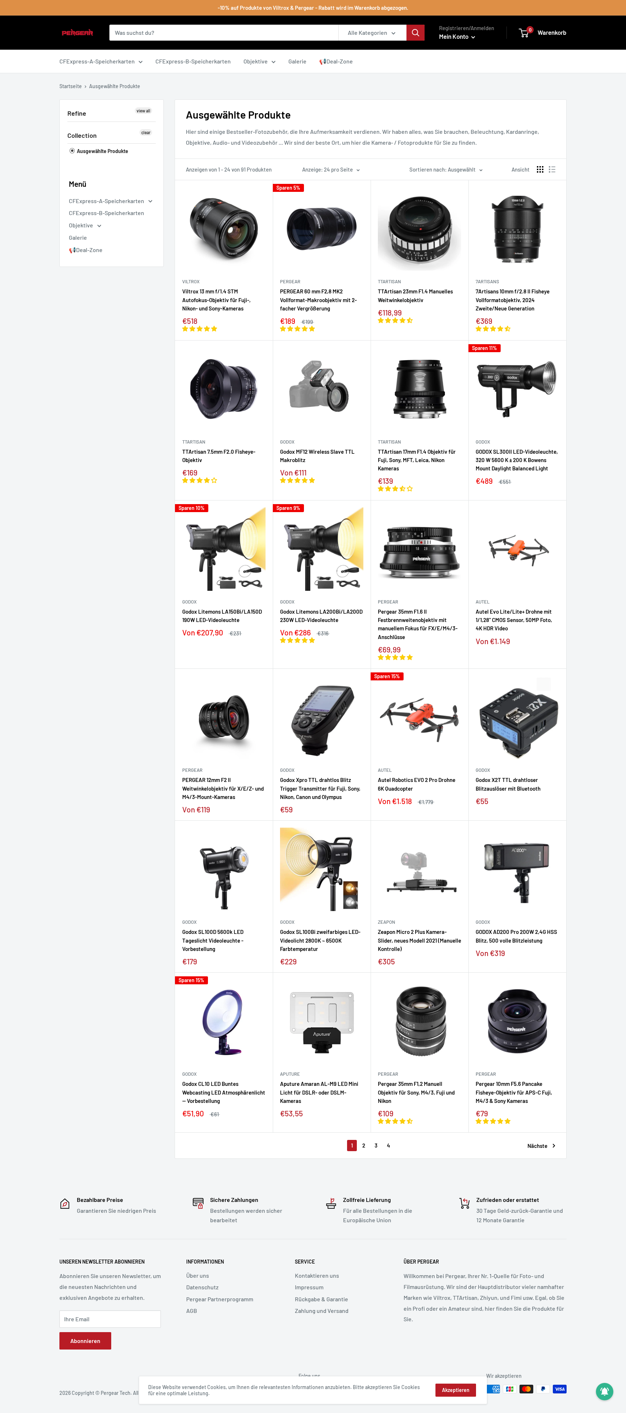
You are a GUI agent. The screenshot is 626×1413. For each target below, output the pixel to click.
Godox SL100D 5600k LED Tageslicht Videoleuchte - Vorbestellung (212, 940)
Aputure (290, 1074)
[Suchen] (415, 33)
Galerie (78, 237)
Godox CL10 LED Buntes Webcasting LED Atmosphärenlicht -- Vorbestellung (223, 1092)
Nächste (537, 1145)
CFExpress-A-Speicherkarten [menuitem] (97, 61)
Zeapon (386, 922)
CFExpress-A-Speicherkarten (107, 200)
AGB (191, 1310)
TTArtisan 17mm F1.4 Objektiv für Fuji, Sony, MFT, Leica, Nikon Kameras (417, 460)
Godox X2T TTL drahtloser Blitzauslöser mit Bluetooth (508, 783)
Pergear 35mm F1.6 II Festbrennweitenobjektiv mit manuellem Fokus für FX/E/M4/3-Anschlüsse (418, 624)
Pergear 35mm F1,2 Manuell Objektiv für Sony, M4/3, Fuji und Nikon (416, 1092)
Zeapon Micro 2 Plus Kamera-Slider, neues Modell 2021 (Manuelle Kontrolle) (419, 940)
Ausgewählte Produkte (102, 151)
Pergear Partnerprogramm (219, 1298)
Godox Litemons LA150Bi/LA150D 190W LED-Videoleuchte (222, 615)
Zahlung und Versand (322, 1310)
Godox (287, 442)
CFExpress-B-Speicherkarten (106, 212)
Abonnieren (85, 1340)
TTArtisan (389, 281)
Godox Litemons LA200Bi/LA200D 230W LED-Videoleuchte (321, 615)
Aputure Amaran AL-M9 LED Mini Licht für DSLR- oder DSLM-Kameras (319, 1092)
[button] (200, 328)
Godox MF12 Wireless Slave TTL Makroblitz (317, 455)
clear (145, 132)
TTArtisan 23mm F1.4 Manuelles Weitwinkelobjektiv (415, 295)
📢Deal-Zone (86, 249)
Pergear (290, 281)
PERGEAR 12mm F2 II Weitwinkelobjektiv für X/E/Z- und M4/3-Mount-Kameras (223, 788)
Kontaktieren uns (317, 1275)
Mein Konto (454, 36)
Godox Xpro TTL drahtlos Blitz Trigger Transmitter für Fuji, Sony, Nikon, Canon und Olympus (320, 788)
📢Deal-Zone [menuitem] (336, 61)
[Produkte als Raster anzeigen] (540, 169)
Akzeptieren (456, 1390)
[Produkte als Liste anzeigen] (552, 169)
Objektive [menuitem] (255, 61)
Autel (482, 602)
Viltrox (191, 281)
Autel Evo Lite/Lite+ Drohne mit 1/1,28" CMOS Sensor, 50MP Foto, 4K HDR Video (514, 620)
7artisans (487, 281)
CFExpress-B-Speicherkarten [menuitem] (193, 61)
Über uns (197, 1275)
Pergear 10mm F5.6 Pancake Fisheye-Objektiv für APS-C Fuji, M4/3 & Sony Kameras (514, 1092)
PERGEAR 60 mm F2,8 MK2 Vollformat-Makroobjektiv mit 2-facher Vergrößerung (318, 300)
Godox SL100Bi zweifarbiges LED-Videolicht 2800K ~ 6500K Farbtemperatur (320, 940)
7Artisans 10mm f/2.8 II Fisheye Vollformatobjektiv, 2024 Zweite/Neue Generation (513, 300)
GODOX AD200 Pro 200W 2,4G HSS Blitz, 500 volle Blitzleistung (516, 935)
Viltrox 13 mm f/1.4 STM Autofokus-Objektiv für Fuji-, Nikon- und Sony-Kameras (216, 300)
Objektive (81, 225)
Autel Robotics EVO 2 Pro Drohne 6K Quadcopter (416, 783)
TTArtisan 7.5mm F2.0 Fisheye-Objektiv (218, 455)
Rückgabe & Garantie (321, 1298)
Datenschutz (202, 1287)
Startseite (70, 86)
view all (143, 110)
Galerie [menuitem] (297, 61)
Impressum (309, 1287)
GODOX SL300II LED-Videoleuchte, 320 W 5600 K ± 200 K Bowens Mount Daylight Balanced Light (517, 460)
